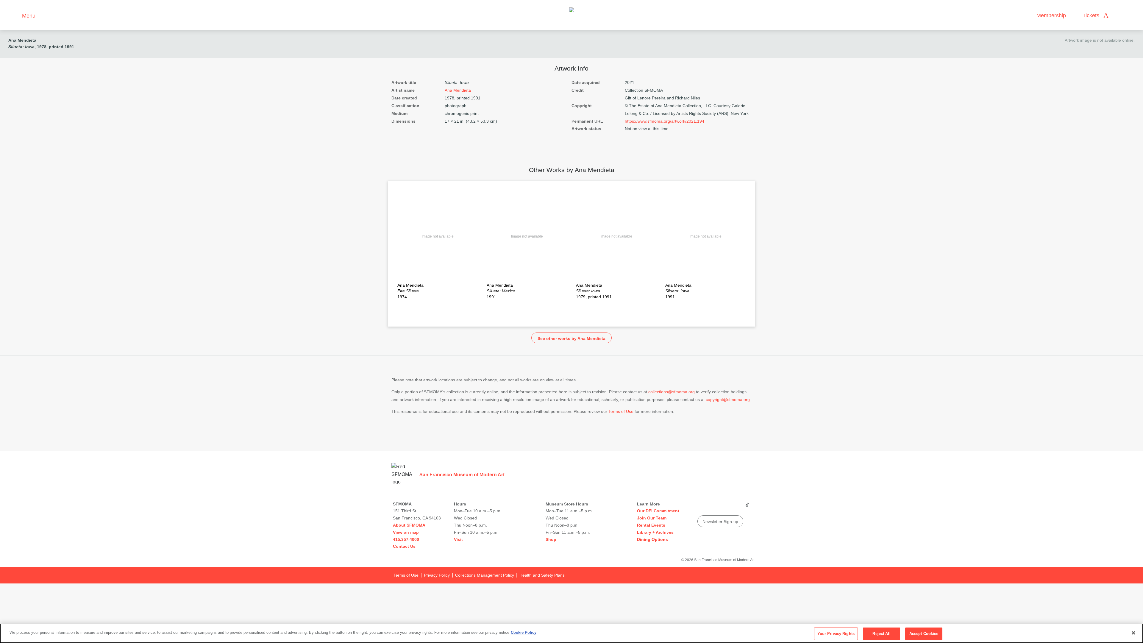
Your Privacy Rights (836, 633)
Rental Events (651, 525)
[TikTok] (747, 507)
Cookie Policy (523, 632)
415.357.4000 (406, 539)
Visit (458, 539)
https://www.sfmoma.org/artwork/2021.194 (664, 121)
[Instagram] (712, 507)
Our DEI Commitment (658, 510)
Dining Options (652, 539)
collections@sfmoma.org (671, 391)
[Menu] (14, 15)
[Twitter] (724, 507)
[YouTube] (701, 507)
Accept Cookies (924, 633)
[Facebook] (735, 507)
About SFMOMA (409, 525)
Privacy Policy (437, 575)
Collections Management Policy (484, 575)
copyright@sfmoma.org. (728, 399)
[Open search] (1119, 15)
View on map (406, 532)
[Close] (1133, 632)
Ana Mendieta (22, 40)
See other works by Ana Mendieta (571, 338)
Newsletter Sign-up (720, 521)
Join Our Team (651, 518)
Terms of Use (620, 411)
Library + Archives (655, 532)
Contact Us (404, 546)
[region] (571, 633)
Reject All (881, 633)
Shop (551, 539)
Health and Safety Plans (542, 575)
